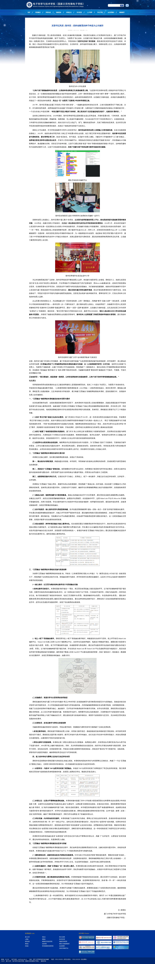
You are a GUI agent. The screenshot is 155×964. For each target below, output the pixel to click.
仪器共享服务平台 (63, 948)
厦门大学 (27, 936)
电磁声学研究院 (63, 941)
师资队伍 (69, 12)
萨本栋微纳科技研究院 (47, 946)
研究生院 (27, 941)
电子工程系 (62, 936)
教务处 (26, 943)
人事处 (26, 939)
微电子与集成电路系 (64, 943)
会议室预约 (111, 12)
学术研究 (79, 12)
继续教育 (121, 12)
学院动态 (48, 12)
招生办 (44, 936)
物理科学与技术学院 (47, 941)
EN (127, 5)
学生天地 (100, 12)
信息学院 (44, 943)
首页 (29, 12)
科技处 (26, 946)
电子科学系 (62, 939)
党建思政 (58, 12)
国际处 (44, 939)
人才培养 (89, 12)
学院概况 (38, 12)
